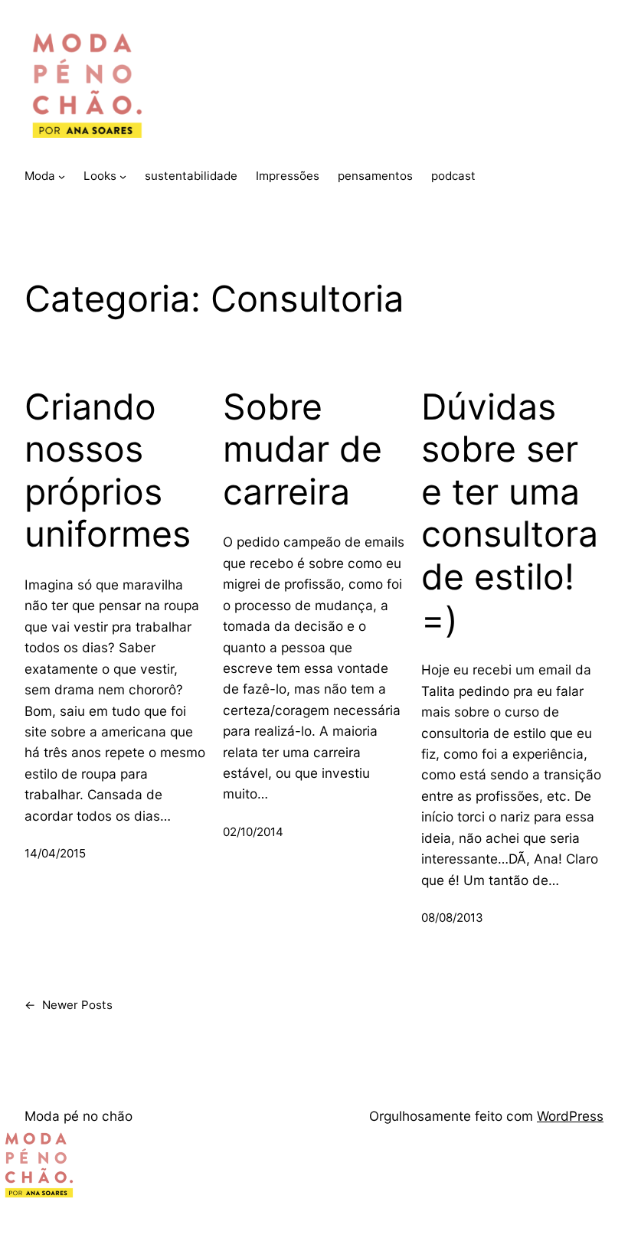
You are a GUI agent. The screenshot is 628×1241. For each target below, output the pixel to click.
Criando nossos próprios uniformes (108, 471)
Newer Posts (69, 1005)
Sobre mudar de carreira (302, 449)
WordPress (570, 1116)
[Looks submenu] (122, 176)
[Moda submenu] (61, 176)
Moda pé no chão (78, 1116)
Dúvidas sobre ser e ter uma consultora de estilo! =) (509, 513)
